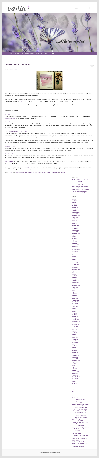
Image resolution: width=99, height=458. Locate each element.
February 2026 (75, 207)
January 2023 (75, 262)
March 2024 (74, 243)
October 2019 (75, 323)
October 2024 (75, 231)
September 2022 (76, 269)
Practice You (8, 114)
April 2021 (74, 293)
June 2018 (74, 345)
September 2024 (76, 233)
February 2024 (75, 245)
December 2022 (75, 264)
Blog (11, 172)
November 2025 (76, 212)
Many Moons (8, 122)
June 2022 (74, 272)
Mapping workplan (10, 118)
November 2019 (76, 321)
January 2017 (75, 373)
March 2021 (74, 295)
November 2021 (76, 282)
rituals (44, 172)
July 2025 (74, 218)
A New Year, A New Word (17, 64)
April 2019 (74, 332)
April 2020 (74, 313)
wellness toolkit (55, 172)
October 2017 (75, 358)
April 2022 (74, 275)
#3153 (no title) (75, 397)
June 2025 (74, 220)
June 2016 (74, 383)
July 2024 (74, 236)
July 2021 (74, 288)
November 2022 (76, 266)
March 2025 (74, 223)
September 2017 (76, 360)
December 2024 (75, 228)
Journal (53, 53)
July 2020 (74, 308)
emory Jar (23, 101)
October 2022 (75, 267)
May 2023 (74, 256)
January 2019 (75, 337)
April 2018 (74, 349)
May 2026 (74, 202)
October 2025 (75, 214)
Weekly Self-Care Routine (78, 446)
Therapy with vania (14, 53)
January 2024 (75, 246)
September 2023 (76, 253)
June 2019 (74, 329)
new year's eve (33, 172)
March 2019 (74, 334)
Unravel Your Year (10, 146)
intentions (21, 172)
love (29, 172)
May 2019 (74, 331)
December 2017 (75, 355)
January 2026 (75, 209)
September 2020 (76, 305)
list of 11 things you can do (27, 167)
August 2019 (75, 326)
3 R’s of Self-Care (76, 430)
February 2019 (75, 336)
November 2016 (76, 376)
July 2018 (74, 344)
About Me (46, 53)
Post (73, 391)
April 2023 (74, 258)
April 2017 (74, 368)
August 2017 (75, 362)
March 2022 (74, 277)
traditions (49, 172)
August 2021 (75, 287)
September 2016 (76, 380)
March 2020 (74, 315)
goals (17, 172)
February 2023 (75, 261)
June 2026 (74, 200)
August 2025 (75, 217)
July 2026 (74, 199)
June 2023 (74, 254)
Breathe (24, 135)
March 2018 (74, 350)
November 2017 (76, 357)
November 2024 (76, 230)
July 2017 (74, 363)
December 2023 (75, 248)
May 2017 (74, 367)
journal (26, 172)
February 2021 (75, 297)
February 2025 (75, 225)
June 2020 (74, 310)
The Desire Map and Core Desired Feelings (16, 131)
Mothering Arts (9, 161)
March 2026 (74, 205)
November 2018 (76, 341)
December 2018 (75, 339)
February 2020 (75, 316)
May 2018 (74, 347)
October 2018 (75, 342)
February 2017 (75, 371)
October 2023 (75, 251)
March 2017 (74, 370)
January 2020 (75, 318)
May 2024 (74, 240)
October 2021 (75, 284)
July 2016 (74, 381)
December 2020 (75, 300)
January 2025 (75, 227)
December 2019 (75, 319)
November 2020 (76, 301)
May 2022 (74, 274)
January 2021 (75, 298)
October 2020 (75, 303)
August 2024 (75, 235)
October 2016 (75, 378)
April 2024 (74, 241)
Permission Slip (9, 154)
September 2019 (76, 324)
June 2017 (74, 365)
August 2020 (75, 306)
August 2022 (75, 271)
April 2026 (74, 204)
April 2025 (74, 222)
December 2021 (75, 280)
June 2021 (74, 290)
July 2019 (74, 328)
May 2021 (74, 292)
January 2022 (75, 279)
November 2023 (76, 249)
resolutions (40, 172)
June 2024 (74, 238)
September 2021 (76, 285)
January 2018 (75, 354)
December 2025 (75, 210)
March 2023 (74, 259)
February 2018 (75, 352)
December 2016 (75, 375)
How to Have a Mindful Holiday (79, 441)
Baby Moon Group (76, 433)
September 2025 (76, 215)
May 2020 (74, 311)
